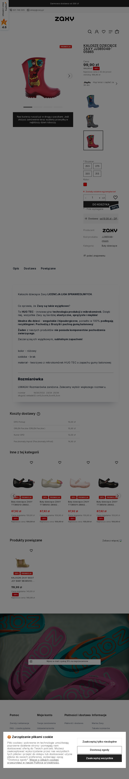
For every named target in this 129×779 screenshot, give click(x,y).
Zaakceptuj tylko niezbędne (99, 741)
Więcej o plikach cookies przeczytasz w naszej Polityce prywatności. (33, 761)
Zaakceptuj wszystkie (99, 758)
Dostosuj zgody (99, 749)
